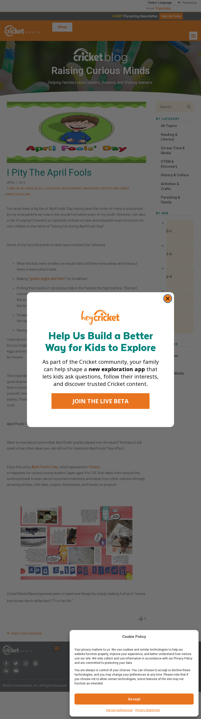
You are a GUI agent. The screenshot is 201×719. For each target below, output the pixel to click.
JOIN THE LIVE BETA (101, 401)
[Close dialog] (167, 298)
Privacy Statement (147, 710)
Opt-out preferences (119, 710)
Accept (134, 699)
